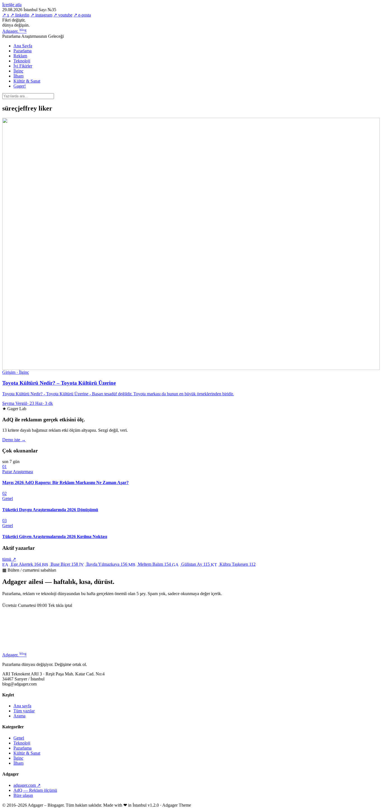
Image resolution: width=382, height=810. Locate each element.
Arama (19, 715)
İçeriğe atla (12, 4)
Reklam (20, 55)
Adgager (14, 31)
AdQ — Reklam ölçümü (35, 790)
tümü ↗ (9, 559)
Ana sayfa (22, 705)
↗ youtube (62, 15)
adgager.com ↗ (27, 785)
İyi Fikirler (22, 66)
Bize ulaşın (23, 795)
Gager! (19, 86)
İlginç (18, 71)
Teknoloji (21, 60)
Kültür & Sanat (26, 81)
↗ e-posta (82, 15)
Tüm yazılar (24, 710)
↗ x (5, 15)
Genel (18, 738)
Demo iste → (14, 439)
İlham (18, 76)
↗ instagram (41, 15)
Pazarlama (22, 50)
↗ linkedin (19, 15)
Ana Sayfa (22, 45)
